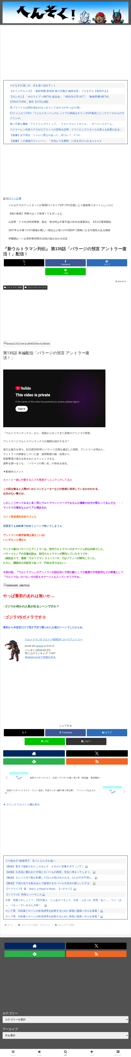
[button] (86, 741)
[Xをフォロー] (97, 753)
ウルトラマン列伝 (14, 287)
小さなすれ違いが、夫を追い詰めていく (33, 85)
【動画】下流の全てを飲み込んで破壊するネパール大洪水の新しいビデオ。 (48, 883)
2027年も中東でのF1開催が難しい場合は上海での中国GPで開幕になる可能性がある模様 (59, 230)
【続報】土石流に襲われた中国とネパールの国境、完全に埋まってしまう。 (48, 872)
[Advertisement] (65, 54)
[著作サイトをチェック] (34, 753)
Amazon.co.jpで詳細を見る (40, 657)
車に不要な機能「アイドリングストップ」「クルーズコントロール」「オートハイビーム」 (62, 124)
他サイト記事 (13, 198)
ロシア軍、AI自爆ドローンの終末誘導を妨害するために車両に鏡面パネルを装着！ (52, 910)
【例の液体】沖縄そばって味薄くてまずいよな (35, 213)
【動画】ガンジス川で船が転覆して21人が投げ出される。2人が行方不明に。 (49, 877)
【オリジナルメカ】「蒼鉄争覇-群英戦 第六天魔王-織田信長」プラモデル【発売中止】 (59, 91)
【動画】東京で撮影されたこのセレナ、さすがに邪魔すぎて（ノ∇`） (45, 866)
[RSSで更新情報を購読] (97, 761)
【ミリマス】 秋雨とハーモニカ (23, 894)
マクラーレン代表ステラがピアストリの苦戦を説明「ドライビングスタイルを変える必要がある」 (66, 129)
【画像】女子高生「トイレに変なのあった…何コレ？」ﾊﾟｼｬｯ (45, 135)
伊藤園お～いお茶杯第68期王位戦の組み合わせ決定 (38, 238)
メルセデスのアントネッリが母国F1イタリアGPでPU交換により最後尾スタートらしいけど (60, 205)
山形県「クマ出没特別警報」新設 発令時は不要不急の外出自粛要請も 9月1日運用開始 (59, 222)
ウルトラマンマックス (36, 287)
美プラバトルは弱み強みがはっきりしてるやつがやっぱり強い (45, 107)
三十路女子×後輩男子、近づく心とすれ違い (30, 860)
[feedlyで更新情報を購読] (34, 761)
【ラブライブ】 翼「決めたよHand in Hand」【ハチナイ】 (39, 888)
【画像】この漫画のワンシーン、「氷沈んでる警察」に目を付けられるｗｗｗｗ (56, 141)
